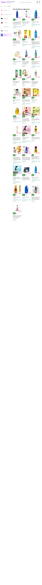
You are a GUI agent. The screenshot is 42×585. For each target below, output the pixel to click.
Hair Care (4, 6)
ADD (20, 17)
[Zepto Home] (3, 2)
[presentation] (2, 6)
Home (1, 6)
